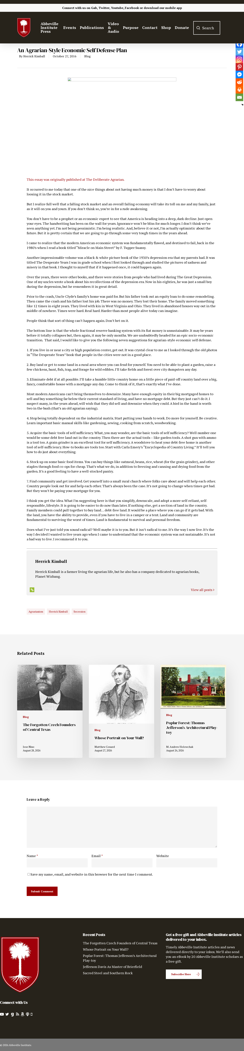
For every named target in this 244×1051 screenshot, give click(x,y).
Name (32, 855)
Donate (182, 28)
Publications (92, 28)
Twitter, (104, 8)
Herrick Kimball (34, 56)
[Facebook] (239, 44)
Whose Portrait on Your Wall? (105, 949)
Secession (79, 611)
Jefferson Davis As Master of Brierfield (112, 966)
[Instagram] (239, 59)
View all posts (202, 589)
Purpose (130, 28)
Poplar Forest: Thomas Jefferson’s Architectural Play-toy (120, 958)
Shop (166, 28)
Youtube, (117, 8)
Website (162, 855)
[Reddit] (239, 82)
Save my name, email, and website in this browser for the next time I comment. (91, 874)
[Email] (239, 97)
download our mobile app (163, 8)
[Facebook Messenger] (239, 74)
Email (97, 855)
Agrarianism (36, 611)
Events (69, 28)
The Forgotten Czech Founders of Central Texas (120, 943)
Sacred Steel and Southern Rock (108, 973)
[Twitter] (239, 51)
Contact (149, 28)
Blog (87, 56)
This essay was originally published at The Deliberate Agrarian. (75, 179)
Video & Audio (113, 27)
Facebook (132, 8)
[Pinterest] (239, 67)
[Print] (239, 90)
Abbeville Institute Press (49, 27)
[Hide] (242, 104)
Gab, (94, 8)
